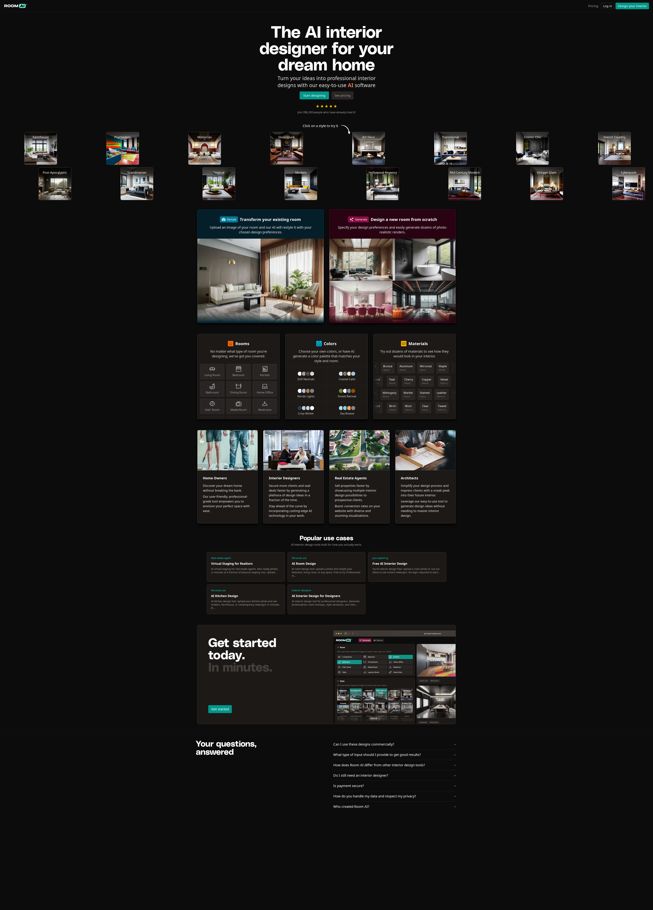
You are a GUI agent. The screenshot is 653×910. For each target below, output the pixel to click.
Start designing (314, 95)
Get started (220, 709)
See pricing (342, 95)
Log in (607, 6)
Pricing (593, 6)
